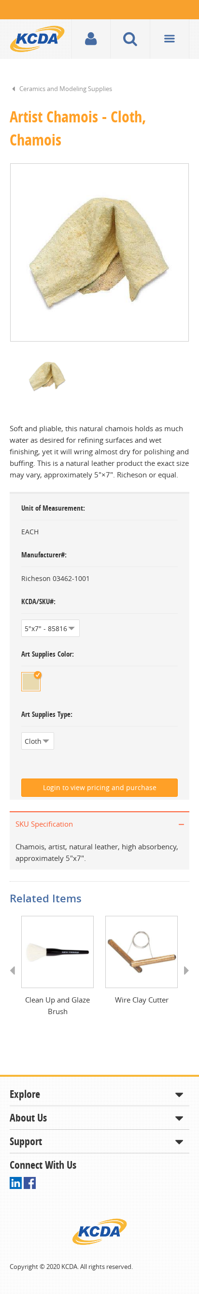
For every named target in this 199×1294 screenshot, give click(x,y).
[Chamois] (31, 681)
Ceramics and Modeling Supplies (65, 88)
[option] (99, 252)
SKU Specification (44, 824)
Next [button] (183, 979)
